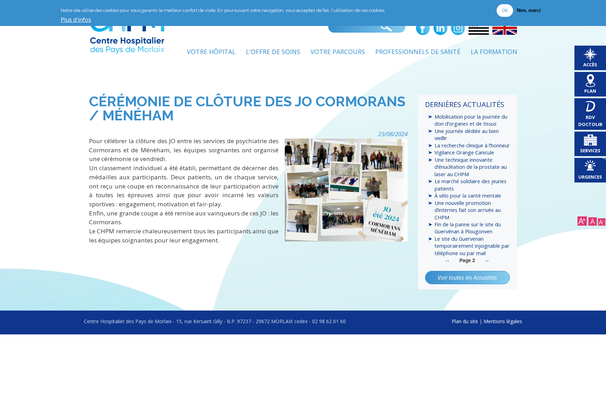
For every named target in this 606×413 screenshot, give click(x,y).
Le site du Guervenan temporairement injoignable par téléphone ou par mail (472, 246)
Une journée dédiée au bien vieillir (467, 134)
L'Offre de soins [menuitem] (273, 51)
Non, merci (529, 10)
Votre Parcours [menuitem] (337, 51)
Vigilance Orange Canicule (464, 152)
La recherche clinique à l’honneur (472, 145)
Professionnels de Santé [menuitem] (417, 51)
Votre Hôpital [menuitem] (211, 51)
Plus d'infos (76, 20)
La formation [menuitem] (494, 51)
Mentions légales (503, 321)
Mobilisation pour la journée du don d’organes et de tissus (471, 120)
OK (505, 10)
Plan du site (465, 321)
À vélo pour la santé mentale (468, 195)
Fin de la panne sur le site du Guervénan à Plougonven (468, 228)
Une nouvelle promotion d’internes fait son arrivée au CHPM (468, 210)
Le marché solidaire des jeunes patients (470, 185)
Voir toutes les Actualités (467, 277)
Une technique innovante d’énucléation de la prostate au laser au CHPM (471, 167)
